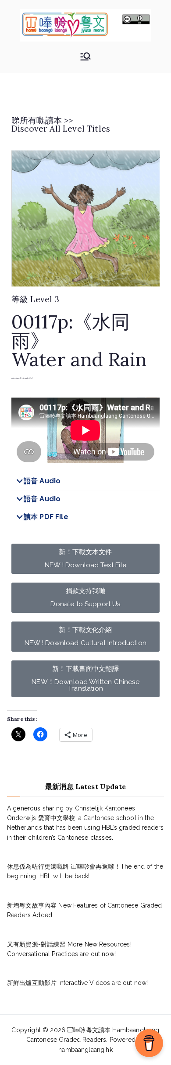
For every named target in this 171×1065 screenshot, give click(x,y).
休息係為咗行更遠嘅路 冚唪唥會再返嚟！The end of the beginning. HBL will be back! (85, 871)
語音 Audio (42, 481)
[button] (85, 481)
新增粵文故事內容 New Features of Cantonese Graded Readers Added (84, 910)
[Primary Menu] (85, 57)
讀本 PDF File (46, 517)
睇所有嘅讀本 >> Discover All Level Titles (60, 124)
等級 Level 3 (35, 299)
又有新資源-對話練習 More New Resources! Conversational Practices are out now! (69, 949)
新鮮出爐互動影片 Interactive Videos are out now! (77, 982)
